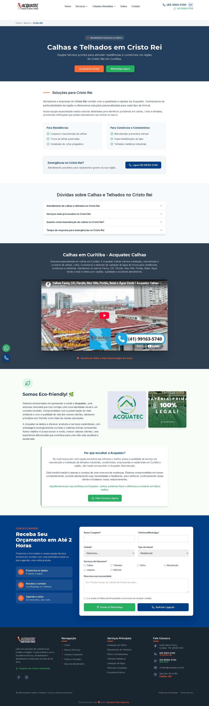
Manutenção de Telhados (119, 649)
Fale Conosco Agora (106, 498)
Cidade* (88, 547)
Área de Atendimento (74, 664)
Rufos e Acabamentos (117, 654)
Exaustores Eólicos (116, 672)
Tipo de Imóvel (145, 547)
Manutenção (172, 565)
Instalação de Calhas (117, 645)
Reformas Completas (117, 668)
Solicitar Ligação (165, 607)
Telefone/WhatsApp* (148, 532)
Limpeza (91, 570)
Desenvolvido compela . (104, 702)
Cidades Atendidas (103, 6)
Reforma (117, 570)
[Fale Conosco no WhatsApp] (6, 348)
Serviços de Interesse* (95, 561)
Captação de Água (116, 663)
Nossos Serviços (72, 650)
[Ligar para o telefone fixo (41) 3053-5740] (6, 358)
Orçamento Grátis (89, 68)
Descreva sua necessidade (97, 576)
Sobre (123, 6)
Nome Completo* (92, 532)
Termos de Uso (186, 693)
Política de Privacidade (168, 693)
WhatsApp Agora (120, 68)
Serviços (80, 6)
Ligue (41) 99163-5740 (145, 165)
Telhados (117, 565)
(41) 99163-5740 (185, 8)
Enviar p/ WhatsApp (111, 607)
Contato (136, 6)
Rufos (143, 565)
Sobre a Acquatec (72, 659)
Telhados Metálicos (116, 659)
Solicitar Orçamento (73, 654)
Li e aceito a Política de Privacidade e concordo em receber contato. (119, 598)
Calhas (90, 565)
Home (68, 6)
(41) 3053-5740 (179, 4)
